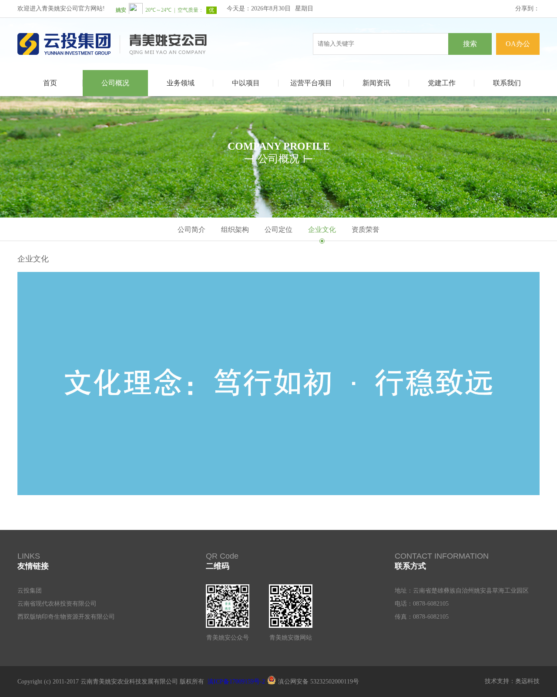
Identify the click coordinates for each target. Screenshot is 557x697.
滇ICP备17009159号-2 (236, 681)
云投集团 (29, 590)
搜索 (470, 43)
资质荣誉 (365, 229)
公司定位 (278, 229)
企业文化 (322, 229)
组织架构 (235, 229)
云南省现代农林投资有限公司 (57, 603)
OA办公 (518, 43)
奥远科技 (527, 681)
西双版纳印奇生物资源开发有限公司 (66, 616)
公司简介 (191, 229)
